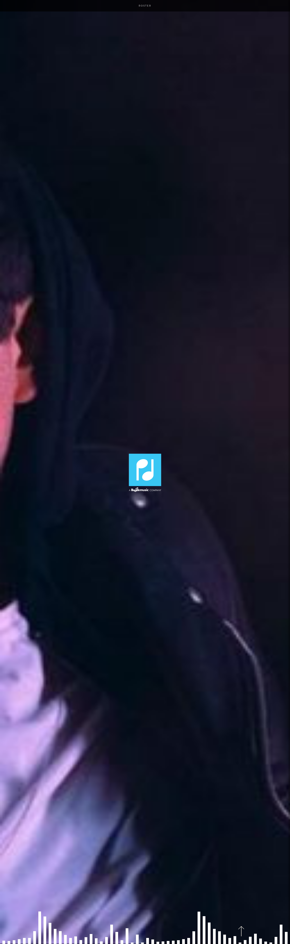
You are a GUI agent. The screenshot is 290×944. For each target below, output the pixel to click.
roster (145, 5)
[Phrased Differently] (145, 473)
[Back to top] (241, 931)
